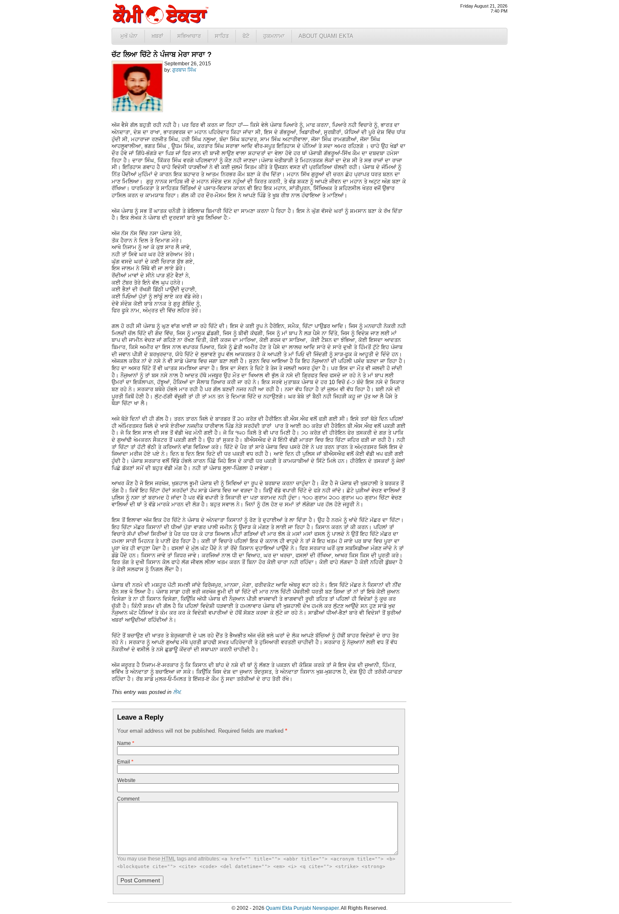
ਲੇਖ (176, 692)
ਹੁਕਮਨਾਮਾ (274, 36)
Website (126, 780)
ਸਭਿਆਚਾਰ (189, 36)
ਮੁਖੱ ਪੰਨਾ (129, 36)
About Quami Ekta (326, 36)
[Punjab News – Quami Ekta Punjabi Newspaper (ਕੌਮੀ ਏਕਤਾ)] (160, 22)
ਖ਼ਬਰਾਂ (157, 36)
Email (125, 762)
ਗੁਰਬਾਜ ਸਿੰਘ (184, 70)
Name (125, 743)
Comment (128, 799)
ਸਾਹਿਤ (222, 36)
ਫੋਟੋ (246, 36)
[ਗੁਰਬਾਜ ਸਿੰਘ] (137, 110)
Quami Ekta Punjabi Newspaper (302, 908)
